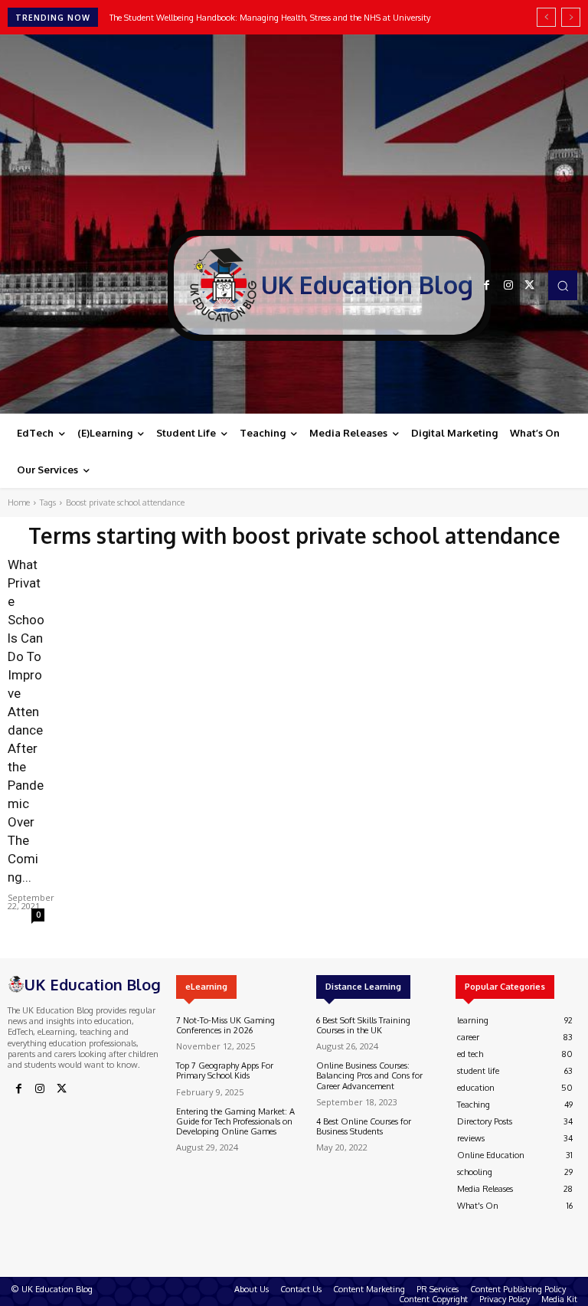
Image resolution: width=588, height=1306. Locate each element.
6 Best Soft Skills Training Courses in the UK (363, 1025)
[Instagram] (508, 285)
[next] (570, 17)
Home (19, 502)
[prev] (546, 17)
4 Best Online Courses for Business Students (363, 1126)
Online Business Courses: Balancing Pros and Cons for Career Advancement (369, 1075)
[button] (562, 284)
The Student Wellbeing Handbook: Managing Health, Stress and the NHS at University (269, 17)
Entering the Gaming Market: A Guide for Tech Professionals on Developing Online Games (235, 1121)
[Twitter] (530, 285)
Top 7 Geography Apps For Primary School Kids (224, 1070)
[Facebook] (487, 285)
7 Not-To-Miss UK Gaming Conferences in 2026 (225, 1025)
